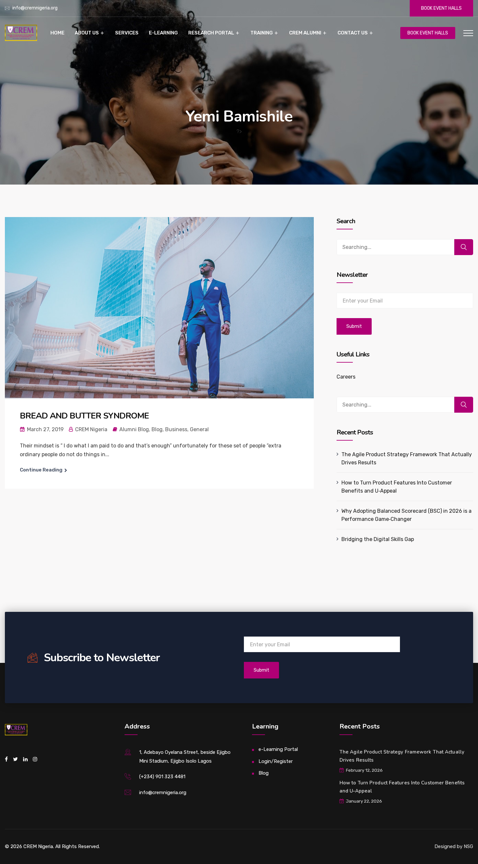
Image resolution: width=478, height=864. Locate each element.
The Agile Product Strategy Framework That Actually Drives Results (406, 458)
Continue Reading (41, 470)
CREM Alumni (305, 33)
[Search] (463, 247)
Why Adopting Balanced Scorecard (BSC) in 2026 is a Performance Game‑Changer (406, 515)
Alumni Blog (134, 429)
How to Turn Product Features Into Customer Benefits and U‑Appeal (396, 487)
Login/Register (276, 761)
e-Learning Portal (278, 749)
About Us (87, 33)
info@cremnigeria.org (35, 8)
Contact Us (353, 33)
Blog (157, 429)
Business (176, 429)
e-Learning (163, 33)
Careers (346, 377)
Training (261, 33)
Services (127, 33)
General (199, 429)
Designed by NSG (453, 846)
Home (57, 33)
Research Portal (211, 33)
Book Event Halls (441, 8)
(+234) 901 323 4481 (162, 777)
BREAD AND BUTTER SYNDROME (84, 415)
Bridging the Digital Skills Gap (377, 539)
